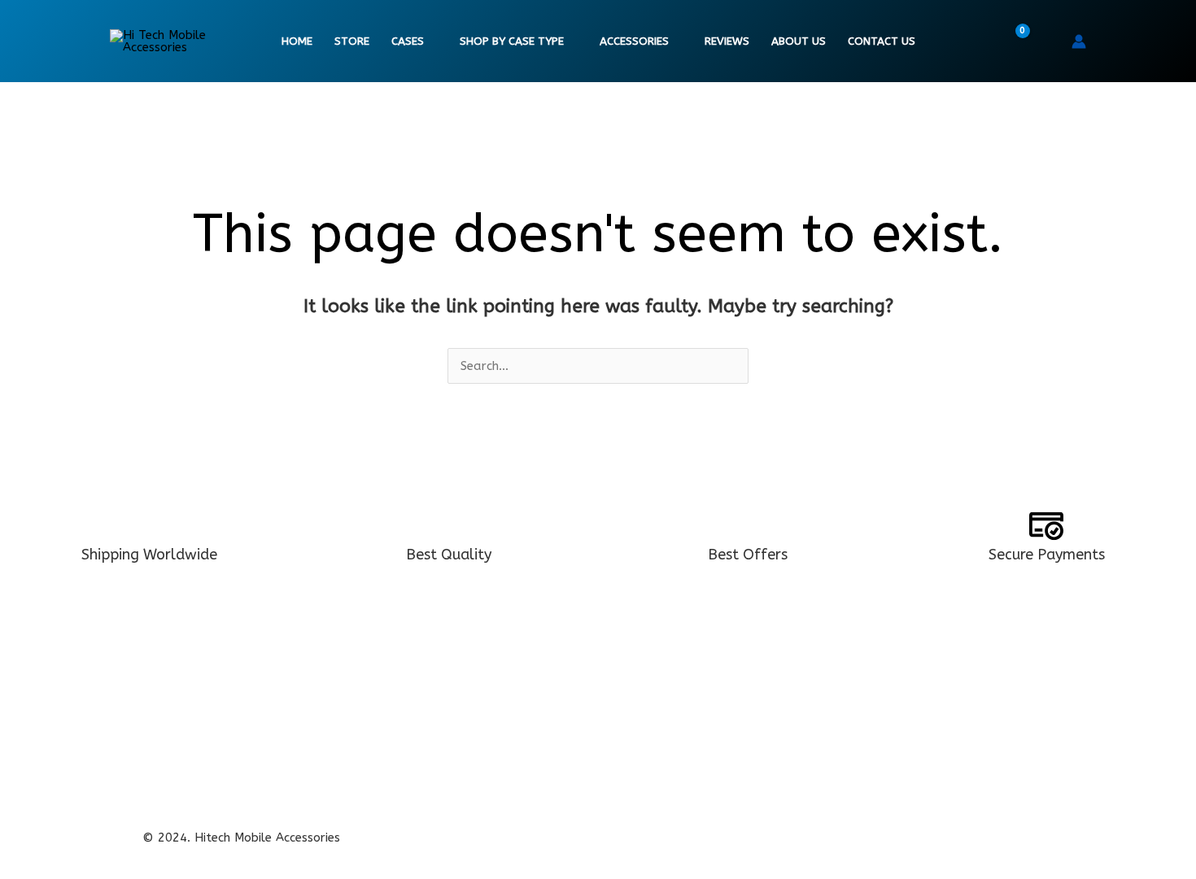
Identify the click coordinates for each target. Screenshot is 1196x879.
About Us (798, 41)
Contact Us (881, 41)
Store (351, 41)
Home (297, 41)
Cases (407, 41)
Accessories (634, 41)
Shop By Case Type (512, 41)
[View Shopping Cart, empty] (1012, 41)
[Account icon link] (1079, 41)
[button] (1048, 41)
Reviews (727, 41)
